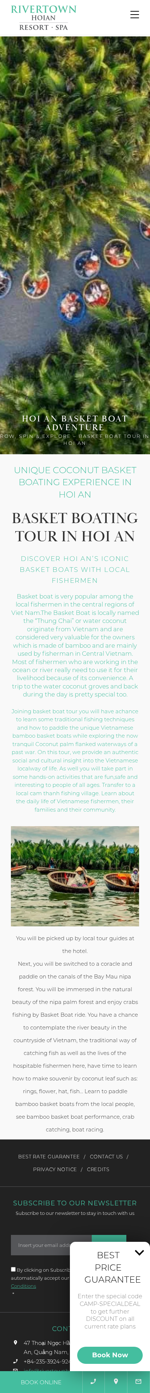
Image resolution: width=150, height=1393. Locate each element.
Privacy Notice (55, 1169)
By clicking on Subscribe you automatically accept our (50, 1278)
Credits (98, 1169)
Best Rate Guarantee (49, 1156)
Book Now (110, 1355)
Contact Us (106, 1156)
